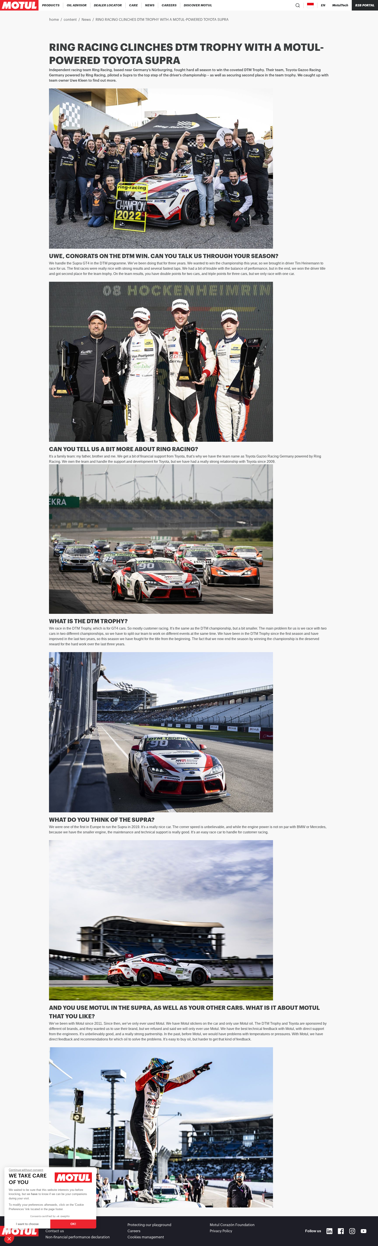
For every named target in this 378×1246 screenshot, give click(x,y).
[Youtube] (363, 1231)
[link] (134, 5)
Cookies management (146, 1237)
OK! (73, 1224)
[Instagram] (352, 1231)
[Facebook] (341, 1231)
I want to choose (27, 1224)
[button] (9, 1238)
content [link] (70, 19)
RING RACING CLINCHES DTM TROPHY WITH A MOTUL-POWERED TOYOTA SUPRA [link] (162, 19)
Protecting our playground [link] (149, 1225)
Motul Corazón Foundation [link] (232, 1225)
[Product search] (297, 5)
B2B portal (364, 5)
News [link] (86, 19)
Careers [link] (134, 1231)
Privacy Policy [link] (221, 1231)
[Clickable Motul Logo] (19, 5)
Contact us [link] (55, 1231)
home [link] (54, 19)
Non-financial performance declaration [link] (78, 1237)
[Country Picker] (310, 5)
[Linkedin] (329, 1231)
